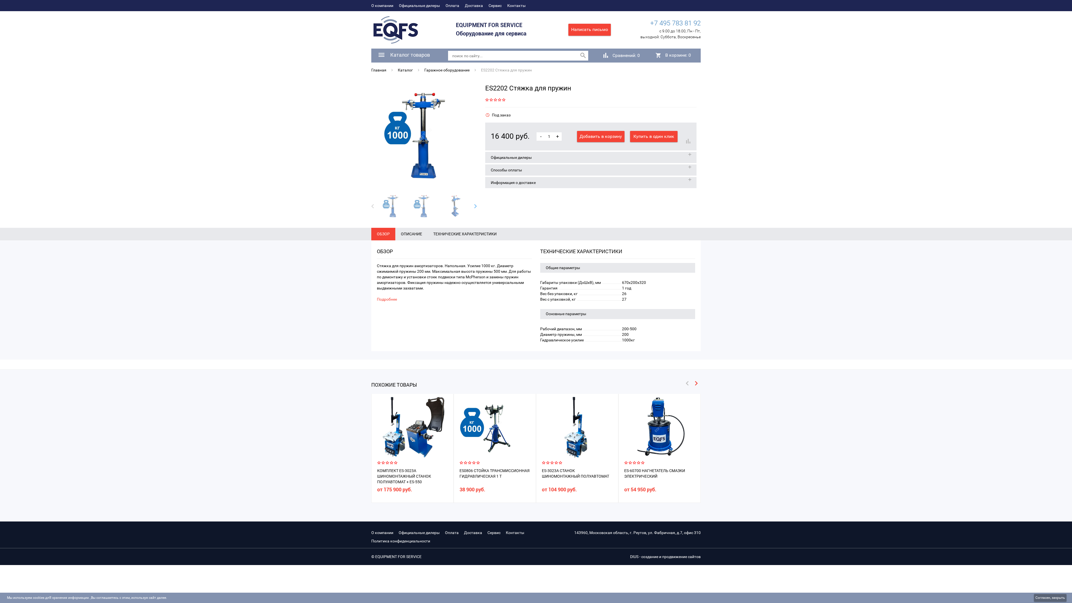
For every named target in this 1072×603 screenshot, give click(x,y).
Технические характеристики (465, 234)
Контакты (516, 5)
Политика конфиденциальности (400, 541)
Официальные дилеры (419, 5)
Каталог (405, 70)
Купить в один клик (653, 136)
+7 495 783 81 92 (675, 23)
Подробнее (387, 299)
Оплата (452, 5)
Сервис (495, 5)
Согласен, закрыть (1050, 598)
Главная (378, 70)
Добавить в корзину (601, 136)
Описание (411, 234)
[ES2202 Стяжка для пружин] (424, 136)
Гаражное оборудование (447, 70)
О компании (382, 5)
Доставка (474, 5)
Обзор (383, 234)
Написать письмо (589, 29)
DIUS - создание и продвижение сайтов (665, 556)
